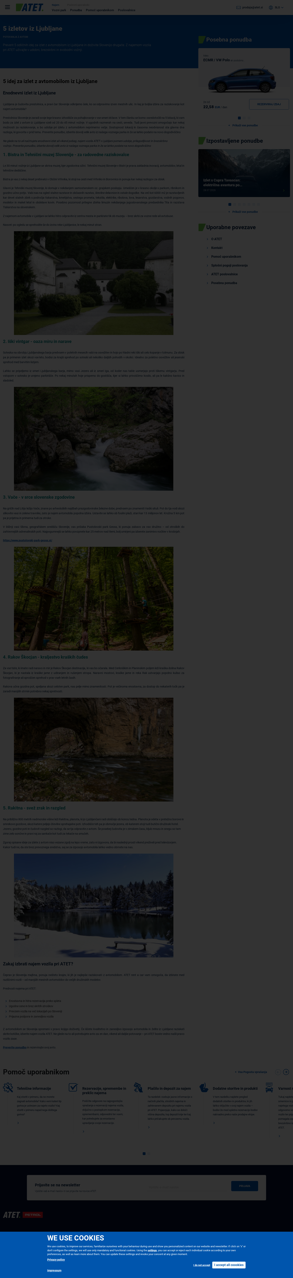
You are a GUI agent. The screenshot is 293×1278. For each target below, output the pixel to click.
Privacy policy (56, 1259)
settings (152, 1250)
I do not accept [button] (201, 1265)
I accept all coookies (229, 1265)
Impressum (54, 1270)
